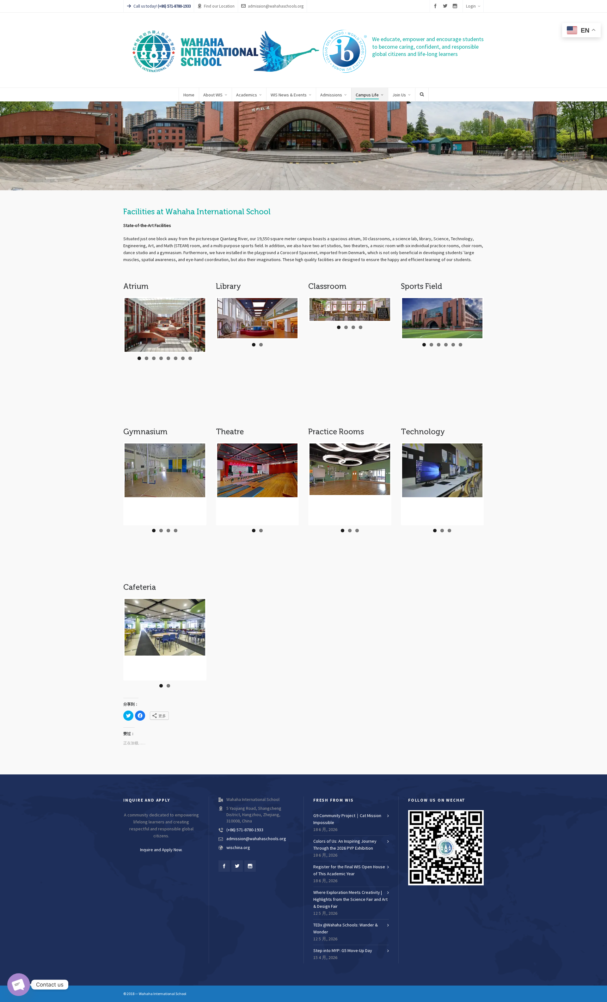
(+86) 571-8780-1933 (244, 830)
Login (471, 6)
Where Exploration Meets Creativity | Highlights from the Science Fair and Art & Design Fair (350, 899)
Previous (118, 314)
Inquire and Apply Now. (161, 849)
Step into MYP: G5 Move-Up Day (342, 950)
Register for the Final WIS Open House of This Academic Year (349, 871)
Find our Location (219, 6)
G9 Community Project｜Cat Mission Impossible (347, 819)
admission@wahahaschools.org (276, 6)
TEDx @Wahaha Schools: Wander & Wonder (345, 929)
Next (491, 310)
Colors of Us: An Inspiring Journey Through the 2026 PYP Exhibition (345, 845)
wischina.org (238, 847)
